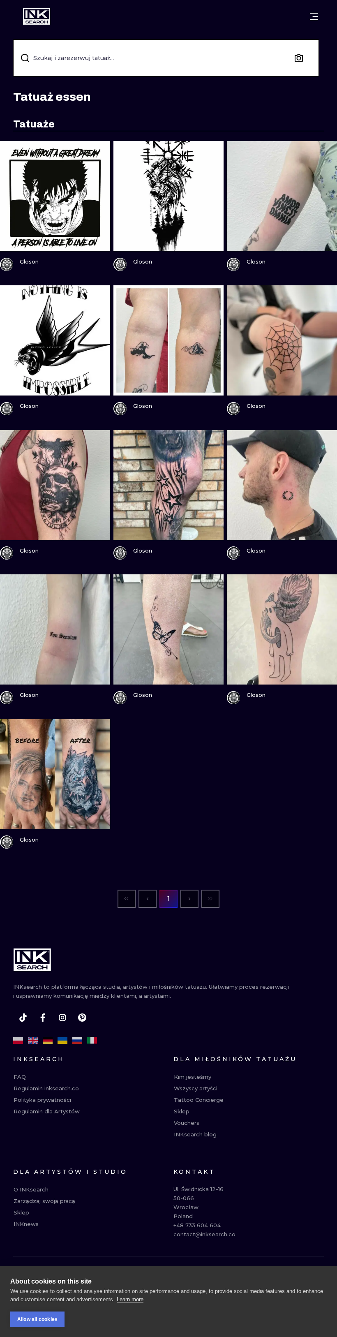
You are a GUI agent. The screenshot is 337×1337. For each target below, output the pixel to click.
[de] (48, 1040)
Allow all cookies (37, 1319)
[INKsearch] (36, 16)
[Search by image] (299, 58)
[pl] (18, 1040)
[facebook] (43, 1017)
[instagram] (62, 1017)
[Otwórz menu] (314, 16)
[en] (33, 1040)
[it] (92, 1040)
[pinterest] (82, 1017)
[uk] (62, 1040)
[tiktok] (23, 1017)
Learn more (130, 1299)
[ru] (77, 1040)
